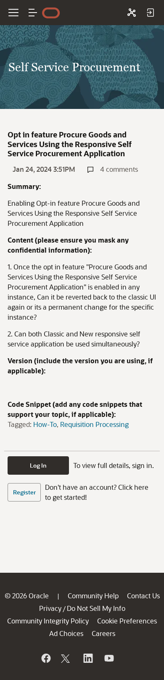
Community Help (93, 595)
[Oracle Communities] (132, 13)
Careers (103, 633)
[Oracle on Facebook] (45, 658)
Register (24, 492)
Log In (38, 465)
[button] (33, 12)
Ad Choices (66, 633)
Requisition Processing (94, 424)
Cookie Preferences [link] (127, 620)
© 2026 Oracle (27, 595)
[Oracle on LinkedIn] (87, 658)
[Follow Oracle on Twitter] (66, 658)
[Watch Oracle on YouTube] (108, 658)
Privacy (50, 608)
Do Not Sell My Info (96, 608)
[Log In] (150, 12)
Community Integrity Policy (48, 620)
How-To (45, 424)
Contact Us (143, 595)
